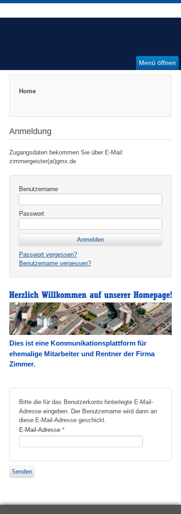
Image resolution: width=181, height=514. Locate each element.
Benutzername (38, 189)
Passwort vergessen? (48, 254)
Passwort (31, 213)
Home (27, 91)
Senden (22, 471)
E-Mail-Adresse (42, 429)
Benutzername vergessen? (55, 263)
